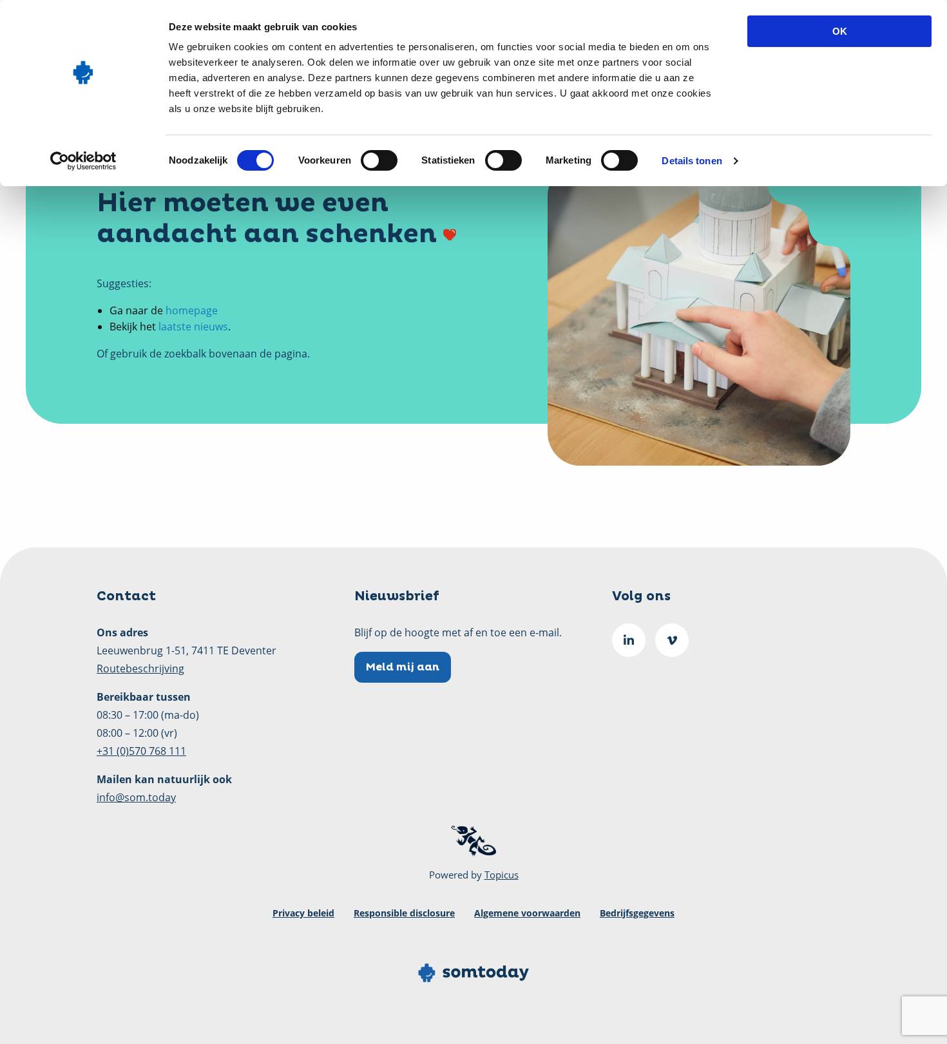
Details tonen (692, 160)
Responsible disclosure (404, 913)
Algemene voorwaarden (527, 913)
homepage (192, 310)
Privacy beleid (303, 913)
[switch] (379, 160)
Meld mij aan (402, 667)
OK (839, 31)
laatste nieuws (193, 326)
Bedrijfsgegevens (637, 913)
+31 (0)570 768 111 (141, 751)
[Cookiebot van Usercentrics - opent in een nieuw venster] (83, 161)
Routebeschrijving (140, 668)
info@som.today (136, 797)
